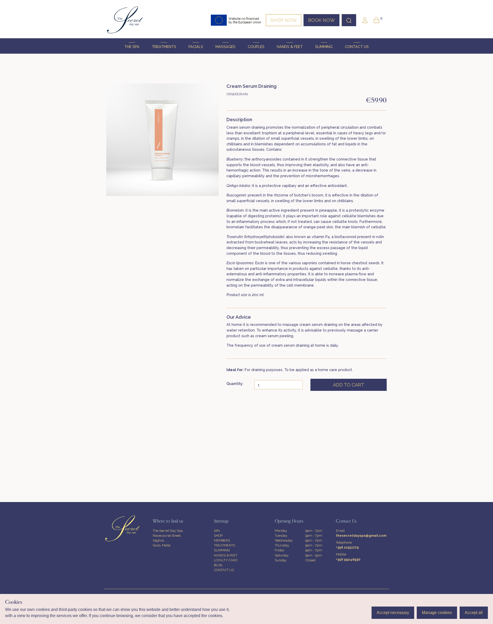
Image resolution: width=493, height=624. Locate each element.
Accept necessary (393, 612)
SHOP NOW (283, 20)
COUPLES (256, 46)
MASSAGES (225, 46)
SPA (217, 531)
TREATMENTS (164, 46)
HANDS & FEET (290, 46)
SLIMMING (324, 46)
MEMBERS (222, 540)
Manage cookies (437, 612)
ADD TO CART (348, 384)
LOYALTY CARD (226, 560)
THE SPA (131, 46)
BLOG (218, 565)
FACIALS (195, 46)
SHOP (218, 535)
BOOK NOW (321, 20)
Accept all (474, 612)
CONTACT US (357, 46)
